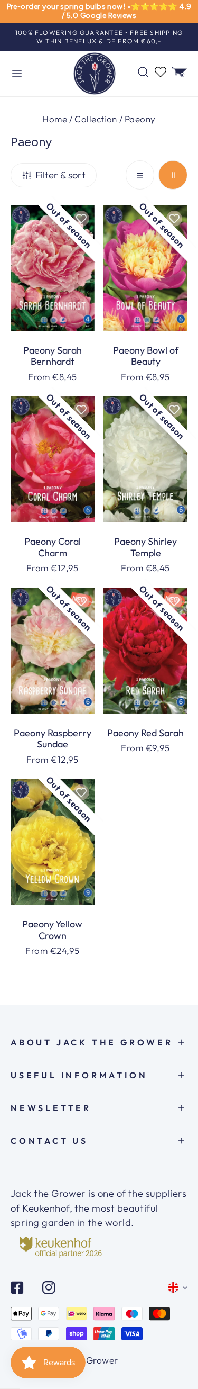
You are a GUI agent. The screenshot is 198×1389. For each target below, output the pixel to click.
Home (54, 118)
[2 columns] (172, 175)
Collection (95, 118)
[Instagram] (48, 1287)
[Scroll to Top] (176, 1349)
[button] (179, 72)
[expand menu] (17, 74)
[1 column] (140, 175)
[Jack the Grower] (94, 74)
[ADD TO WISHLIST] (81, 219)
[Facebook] (17, 1287)
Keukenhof (45, 1208)
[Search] (143, 72)
